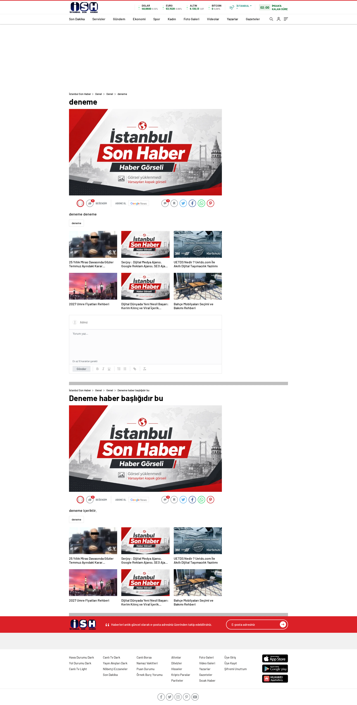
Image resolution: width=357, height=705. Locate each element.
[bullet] (125, 368)
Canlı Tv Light (78, 669)
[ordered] (119, 368)
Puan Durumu (146, 669)
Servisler (98, 19)
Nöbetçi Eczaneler (115, 669)
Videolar (213, 19)
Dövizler (176, 663)
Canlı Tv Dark (111, 657)
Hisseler (176, 669)
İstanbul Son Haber (80, 94)
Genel (98, 94)
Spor (156, 19)
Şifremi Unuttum (235, 669)
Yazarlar (232, 19)
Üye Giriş (230, 657)
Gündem (119, 19)
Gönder (81, 369)
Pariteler (177, 680)
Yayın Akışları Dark (115, 663)
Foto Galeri (191, 19)
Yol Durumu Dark (80, 663)
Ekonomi (139, 19)
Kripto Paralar (180, 675)
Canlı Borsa (144, 657)
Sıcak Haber (207, 680)
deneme (76, 223)
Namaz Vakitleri (147, 663)
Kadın (172, 19)
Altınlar (176, 657)
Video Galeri (207, 663)
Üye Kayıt (230, 663)
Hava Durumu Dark (81, 657)
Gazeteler (253, 19)
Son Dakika (77, 19)
